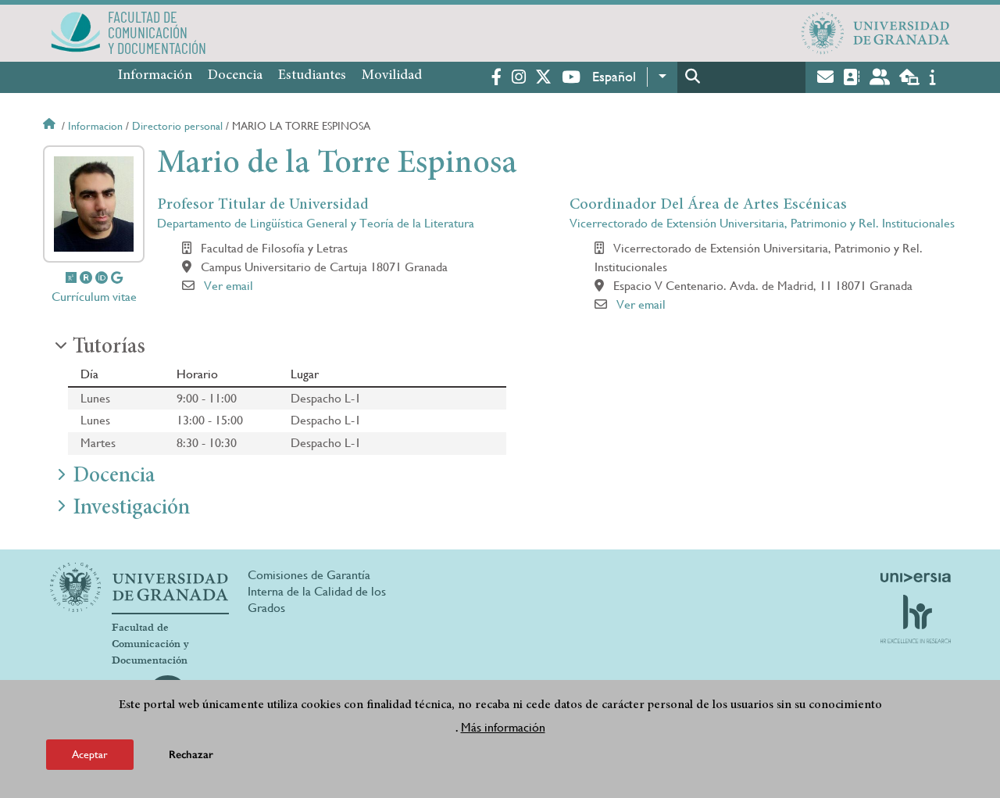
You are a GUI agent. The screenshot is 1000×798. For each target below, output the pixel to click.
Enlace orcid (101, 277)
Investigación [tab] (131, 509)
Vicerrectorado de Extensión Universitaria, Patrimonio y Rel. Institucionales (762, 223)
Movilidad (392, 76)
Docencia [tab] (114, 477)
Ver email (228, 285)
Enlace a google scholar (117, 277)
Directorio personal (177, 126)
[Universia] (915, 577)
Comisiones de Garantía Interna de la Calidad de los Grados (317, 591)
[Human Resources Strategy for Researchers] (915, 619)
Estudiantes (312, 76)
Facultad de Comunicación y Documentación (150, 644)
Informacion (95, 126)
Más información (503, 726)
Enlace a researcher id (86, 277)
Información (155, 76)
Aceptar (90, 754)
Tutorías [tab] (109, 348)
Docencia (235, 76)
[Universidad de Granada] (876, 33)
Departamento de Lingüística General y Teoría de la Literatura (315, 223)
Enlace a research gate (71, 277)
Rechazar (191, 754)
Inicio (51, 126)
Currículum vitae (94, 296)
